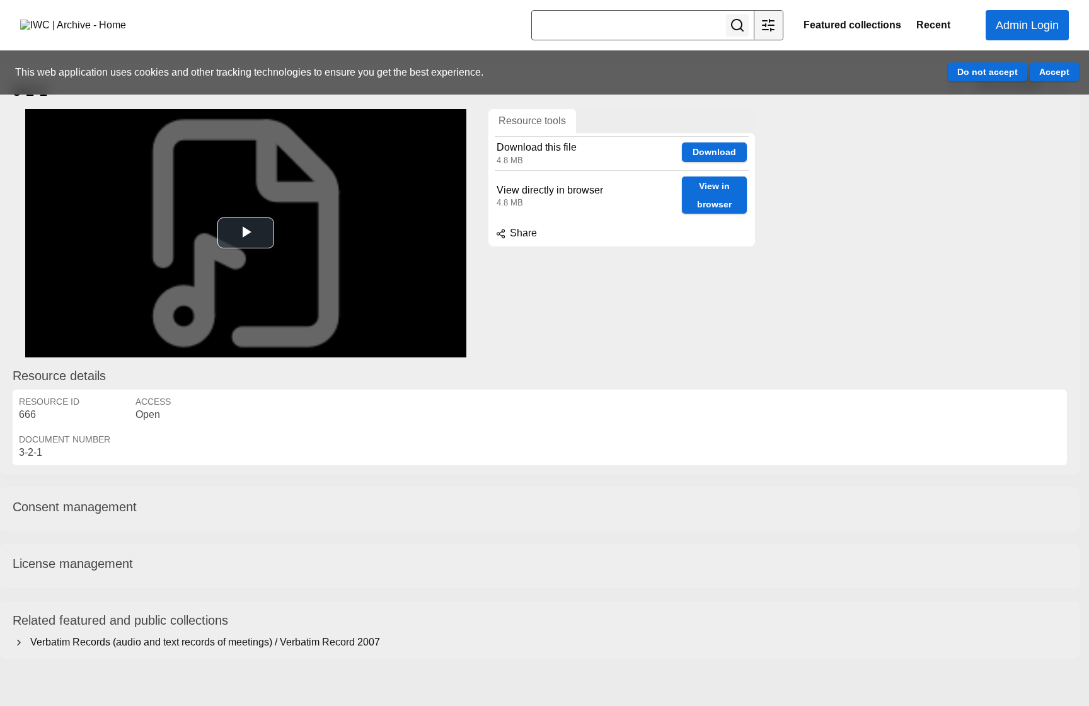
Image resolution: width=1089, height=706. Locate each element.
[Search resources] (737, 25)
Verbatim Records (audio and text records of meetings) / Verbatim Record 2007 (202, 642)
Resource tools (532, 120)
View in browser (714, 195)
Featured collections (852, 25)
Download (714, 152)
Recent (933, 25)
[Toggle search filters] (768, 25)
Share (522, 233)
